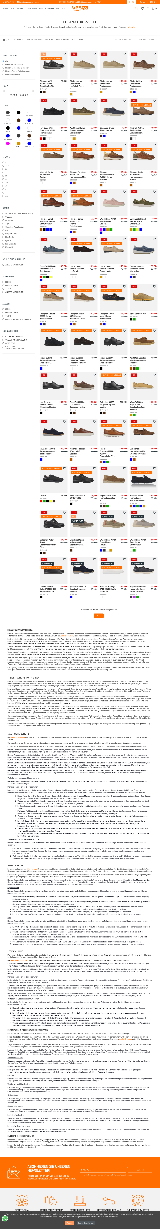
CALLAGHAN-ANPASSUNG (16, 340)
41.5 (6, 162)
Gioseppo (9, 220)
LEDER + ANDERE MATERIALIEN (18, 319)
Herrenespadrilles (12, 74)
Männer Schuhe (66, 636)
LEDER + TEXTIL (12, 285)
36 (6, 169)
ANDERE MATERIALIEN (14, 265)
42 (6, 189)
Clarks (7, 230)
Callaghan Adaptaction (14, 227)
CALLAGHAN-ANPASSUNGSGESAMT (14, 348)
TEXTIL (8, 289)
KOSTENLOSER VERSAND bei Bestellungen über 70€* (80, 2)
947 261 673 (8, 2)
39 (6, 179)
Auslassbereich (125, 1039)
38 (6, 176)
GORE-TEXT (10, 343)
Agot (7, 224)
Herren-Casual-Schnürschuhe (17, 71)
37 (6, 172)
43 (6, 193)
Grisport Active (11, 234)
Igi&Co (8, 240)
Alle (6, 61)
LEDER (8, 282)
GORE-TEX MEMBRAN (14, 336)
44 (6, 196)
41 (6, 186)
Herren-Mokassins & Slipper (16, 68)
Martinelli (9, 247)
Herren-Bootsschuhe (14, 64)
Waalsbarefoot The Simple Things (19, 213)
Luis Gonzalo (10, 244)
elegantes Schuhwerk (20, 960)
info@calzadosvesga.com (28, 2)
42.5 (7, 166)
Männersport (33, 869)
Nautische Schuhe (17, 737)
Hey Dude (9, 237)
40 (6, 183)
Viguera (8, 217)
